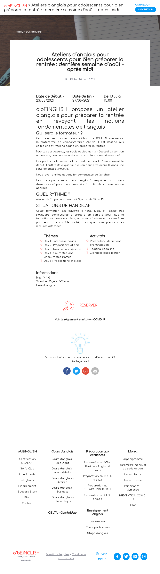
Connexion (142, 5)
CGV (133, 505)
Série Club (27, 468)
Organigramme (133, 459)
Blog (27, 497)
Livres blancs (132, 474)
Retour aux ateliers (28, 31)
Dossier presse (133, 480)
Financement (27, 486)
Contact (27, 503)
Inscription (145, 9)
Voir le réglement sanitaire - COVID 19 (80, 319)
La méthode (27, 474)
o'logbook (27, 480)
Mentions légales (57, 554)
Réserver (88, 305)
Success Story (27, 491)
